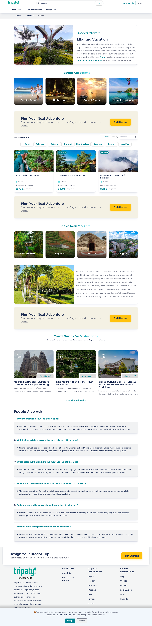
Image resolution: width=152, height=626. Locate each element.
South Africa (126, 590)
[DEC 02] (34, 364)
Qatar (91, 603)
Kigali (26, 144)
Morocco (92, 585)
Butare (111, 144)
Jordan (91, 581)
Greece (123, 581)
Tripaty (103, 57)
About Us (66, 573)
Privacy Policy (65, 614)
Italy (122, 576)
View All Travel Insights (76, 400)
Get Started (120, 122)
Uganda (92, 590)
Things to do (52, 9)
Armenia (124, 585)
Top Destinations (34, 9)
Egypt (91, 576)
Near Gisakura (82, 144)
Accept (70, 621)
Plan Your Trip (128, 3)
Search (99, 3)
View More (44, 376)
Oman (91, 599)
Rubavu (54, 144)
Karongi (68, 144)
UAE (90, 594)
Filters (106, 137)
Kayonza (98, 144)
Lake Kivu (125, 144)
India (122, 594)
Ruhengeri (40, 144)
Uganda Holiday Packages (89, 60)
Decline (81, 621)
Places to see (16, 9)
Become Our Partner (68, 579)
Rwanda (30, 16)
